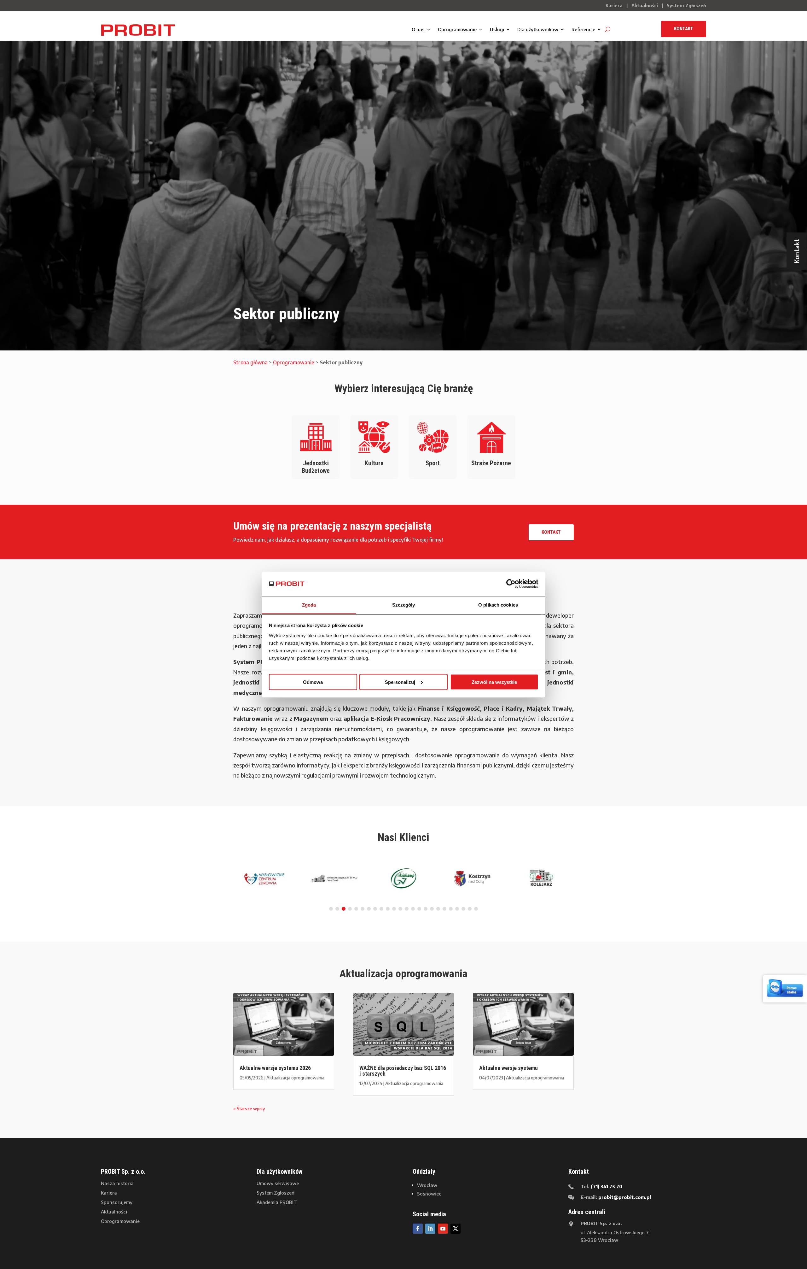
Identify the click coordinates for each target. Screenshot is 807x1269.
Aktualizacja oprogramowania (295, 1077)
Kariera (614, 5)
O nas (418, 29)
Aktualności (644, 5)
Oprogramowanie (457, 29)
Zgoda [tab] (309, 604)
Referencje (583, 29)
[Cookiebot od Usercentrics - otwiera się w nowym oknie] (510, 583)
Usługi (497, 29)
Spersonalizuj (400, 681)
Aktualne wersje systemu (508, 1068)
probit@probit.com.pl (624, 1197)
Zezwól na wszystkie (494, 681)
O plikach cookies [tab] (498, 604)
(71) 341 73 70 (606, 1186)
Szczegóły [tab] (403, 604)
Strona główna (250, 362)
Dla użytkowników (537, 29)
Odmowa (313, 681)
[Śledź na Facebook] (418, 1229)
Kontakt (683, 29)
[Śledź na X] (455, 1229)
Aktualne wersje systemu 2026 (275, 1068)
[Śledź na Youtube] (443, 1229)
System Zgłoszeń (686, 5)
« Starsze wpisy (249, 1108)
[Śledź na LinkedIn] (430, 1229)
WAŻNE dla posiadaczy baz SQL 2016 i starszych (402, 1071)
